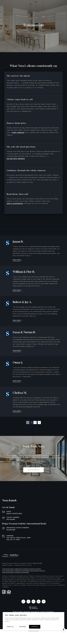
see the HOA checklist (16, 158)
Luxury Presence (47, 611)
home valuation (18, 132)
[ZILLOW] (38, 601)
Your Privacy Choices (33, 631)
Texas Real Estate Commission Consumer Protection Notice (21, 569)
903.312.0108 (11, 519)
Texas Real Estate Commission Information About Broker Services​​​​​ (23, 570)
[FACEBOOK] (23, 601)
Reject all (10, 626)
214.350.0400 (11, 529)
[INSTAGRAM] (28, 601)
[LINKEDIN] (33, 601)
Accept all (34, 626)
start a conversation (15, 203)
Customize (22, 626)
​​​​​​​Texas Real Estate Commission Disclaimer (15, 572)
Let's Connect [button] (33, 470)
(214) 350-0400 (37, 563)
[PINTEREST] (44, 601)
